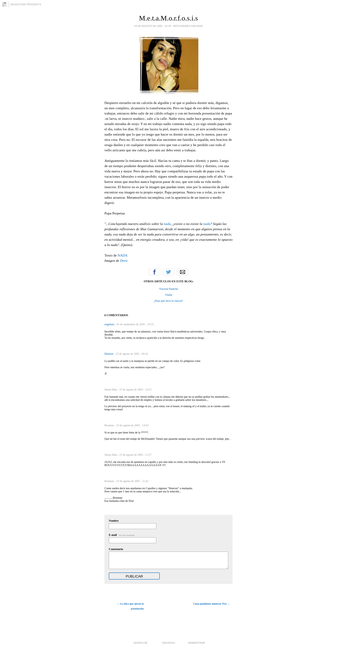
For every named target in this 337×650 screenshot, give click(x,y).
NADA (122, 255)
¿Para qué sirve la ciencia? (168, 300)
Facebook (154, 271)
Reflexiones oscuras (188, 26)
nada (167, 224)
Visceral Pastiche (168, 288)
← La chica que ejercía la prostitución (130, 606)
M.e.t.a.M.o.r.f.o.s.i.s (168, 18)
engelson (109, 324)
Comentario (116, 549)
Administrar (196, 642)
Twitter (168, 271)
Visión (168, 294)
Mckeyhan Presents (26, 4)
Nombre (114, 520)
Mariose (109, 353)
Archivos (168, 642)
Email (182, 271)
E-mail (122, 534)
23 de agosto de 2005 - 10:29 (152, 26)
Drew (124, 260)
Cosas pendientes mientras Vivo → (211, 603)
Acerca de (140, 642)
